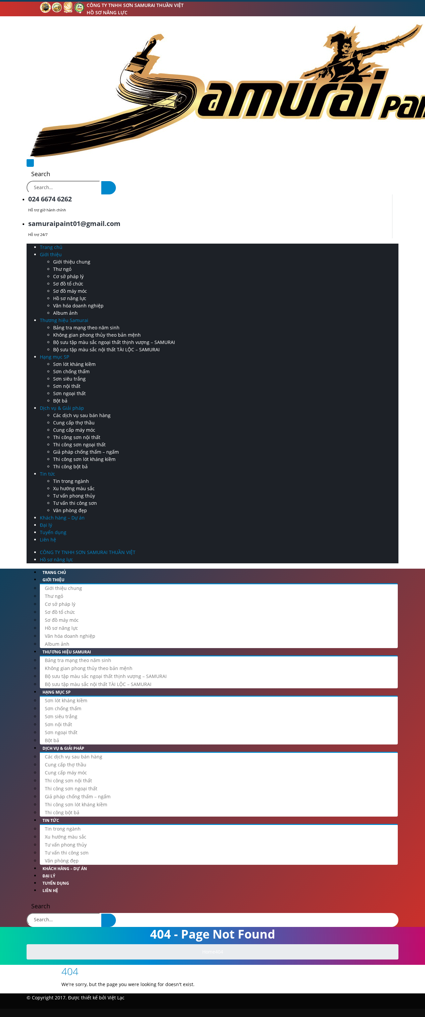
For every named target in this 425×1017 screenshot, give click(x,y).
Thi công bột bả (70, 466)
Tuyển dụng (53, 532)
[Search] (108, 187)
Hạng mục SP (54, 357)
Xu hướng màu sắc (74, 488)
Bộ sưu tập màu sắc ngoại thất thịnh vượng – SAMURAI (114, 342)
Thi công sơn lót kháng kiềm (84, 459)
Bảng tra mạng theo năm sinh (86, 327)
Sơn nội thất (66, 386)
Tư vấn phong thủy (74, 496)
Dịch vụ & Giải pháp (62, 408)
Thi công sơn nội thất (76, 437)
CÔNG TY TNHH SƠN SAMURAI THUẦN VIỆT (135, 5)
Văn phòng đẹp (70, 510)
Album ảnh (65, 313)
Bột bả (60, 400)
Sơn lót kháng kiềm (74, 364)
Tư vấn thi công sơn (75, 503)
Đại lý (46, 525)
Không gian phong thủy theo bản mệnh (97, 335)
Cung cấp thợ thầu (74, 422)
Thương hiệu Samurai (64, 320)
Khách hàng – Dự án (62, 517)
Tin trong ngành (71, 481)
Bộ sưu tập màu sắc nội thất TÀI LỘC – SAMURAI (106, 349)
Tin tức (47, 474)
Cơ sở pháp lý (68, 276)
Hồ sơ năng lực (107, 12)
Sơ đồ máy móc (70, 291)
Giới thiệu (51, 254)
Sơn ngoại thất (69, 393)
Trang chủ (51, 247)
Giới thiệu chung (71, 262)
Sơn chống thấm (71, 371)
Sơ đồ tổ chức (68, 284)
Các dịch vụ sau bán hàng (82, 415)
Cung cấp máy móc (74, 430)
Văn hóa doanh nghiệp (78, 305)
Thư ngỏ (62, 269)
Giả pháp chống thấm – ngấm (86, 452)
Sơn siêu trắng (69, 379)
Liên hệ (48, 539)
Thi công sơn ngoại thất (79, 444)
